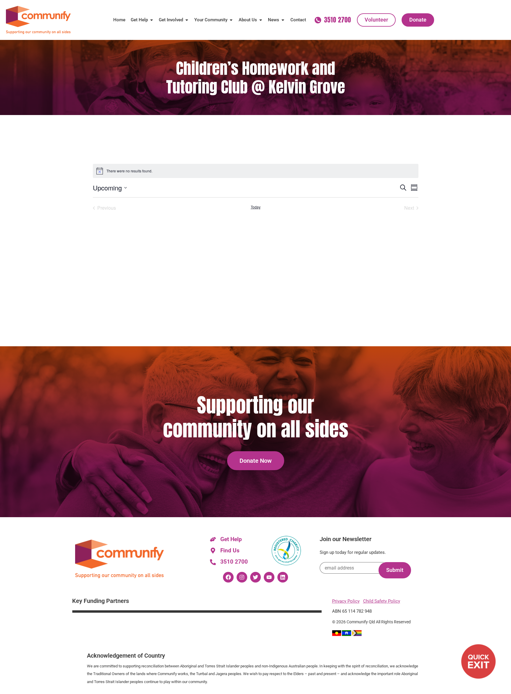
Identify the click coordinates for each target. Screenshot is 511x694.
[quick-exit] (478, 661)
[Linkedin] (282, 577)
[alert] (255, 171)
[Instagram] (242, 577)
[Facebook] (228, 577)
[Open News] (283, 20)
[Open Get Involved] (187, 20)
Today (256, 207)
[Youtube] (269, 577)
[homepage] (38, 20)
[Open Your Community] (231, 20)
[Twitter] (255, 577)
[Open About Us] (260, 20)
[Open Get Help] (151, 20)
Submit (394, 570)
